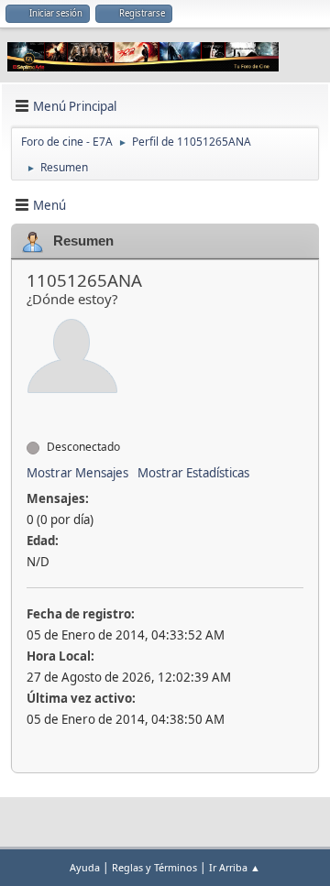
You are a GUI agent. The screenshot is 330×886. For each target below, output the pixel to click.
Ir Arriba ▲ (234, 867)
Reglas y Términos (154, 867)
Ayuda (85, 867)
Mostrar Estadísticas (193, 473)
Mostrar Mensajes (77, 473)
